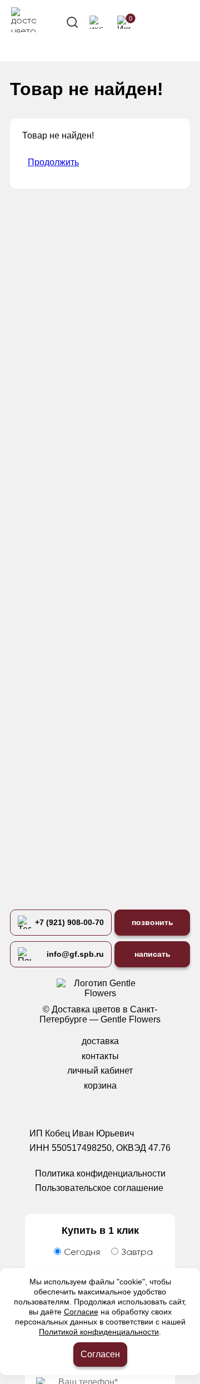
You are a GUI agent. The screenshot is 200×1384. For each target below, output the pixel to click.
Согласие (81, 1311)
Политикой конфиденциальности (99, 1331)
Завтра (137, 1252)
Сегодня (82, 1252)
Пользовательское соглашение (99, 1188)
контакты (100, 1056)
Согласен (100, 1354)
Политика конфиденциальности (100, 1173)
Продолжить (53, 162)
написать (152, 954)
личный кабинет (100, 1070)
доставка (100, 1041)
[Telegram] (111, 1108)
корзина (100, 1085)
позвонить (152, 922)
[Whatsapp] (89, 1108)
